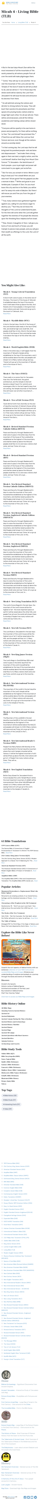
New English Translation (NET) (13, 1279)
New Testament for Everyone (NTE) (15, 1323)
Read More (7, 314)
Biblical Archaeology (8, 1384)
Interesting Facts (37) (12, 1104)
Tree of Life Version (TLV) (12, 1347)
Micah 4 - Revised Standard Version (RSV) (18, 456)
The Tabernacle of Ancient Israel (12, 1439)
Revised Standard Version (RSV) (14, 1333)
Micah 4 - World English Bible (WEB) (19, 347)
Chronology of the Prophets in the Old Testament (18, 903)
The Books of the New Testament (13, 913)
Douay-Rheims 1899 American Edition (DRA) (18, 1203)
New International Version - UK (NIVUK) (16, 1289)
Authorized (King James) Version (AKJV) (16, 1178)
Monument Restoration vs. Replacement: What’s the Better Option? (19, 892)
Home (13, 22)
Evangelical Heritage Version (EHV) (15, 1215)
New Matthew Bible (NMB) (12, 1302)
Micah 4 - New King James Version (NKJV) (17, 655)
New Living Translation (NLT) (13, 1299)
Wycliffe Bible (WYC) (10, 1356)
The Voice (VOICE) (9, 1344)
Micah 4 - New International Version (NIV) (18, 713)
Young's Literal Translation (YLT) (14, 1359)
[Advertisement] (20, 46)
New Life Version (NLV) (11, 1296)
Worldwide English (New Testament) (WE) (17, 1353)
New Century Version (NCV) (12, 1276)
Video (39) (8, 1109)
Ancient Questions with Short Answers (14, 1035)
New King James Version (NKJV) (14, 1292)
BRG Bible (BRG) (9, 1182)
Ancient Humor (6, 1027)
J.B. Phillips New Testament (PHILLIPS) (16, 1238)
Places (3, 1430)
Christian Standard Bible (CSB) (13, 1185)
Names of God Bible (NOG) (12, 1261)
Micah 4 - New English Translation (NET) (18, 770)
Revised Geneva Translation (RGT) (15, 1329)
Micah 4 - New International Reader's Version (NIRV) (19, 742)
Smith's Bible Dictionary (10, 1062)
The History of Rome (8, 1433)
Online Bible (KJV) (8, 1054)
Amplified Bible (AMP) (9, 876)
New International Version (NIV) (14, 1286)
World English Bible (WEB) (12, 1350)
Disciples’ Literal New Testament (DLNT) (17, 1200)
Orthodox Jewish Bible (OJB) (13, 1326)
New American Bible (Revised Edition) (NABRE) (18, 1264)
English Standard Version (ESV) (14, 1209)
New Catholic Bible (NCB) (12, 1273)
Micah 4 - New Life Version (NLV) (17, 628)
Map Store (4, 1488)
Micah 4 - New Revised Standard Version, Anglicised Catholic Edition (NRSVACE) (19, 515)
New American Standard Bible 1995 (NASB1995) (19, 1270)
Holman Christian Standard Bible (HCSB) (17, 1228)
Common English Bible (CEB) (13, 1188)
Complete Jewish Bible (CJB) (13, 1191)
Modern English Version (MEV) (13, 1253)
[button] (33, 3)
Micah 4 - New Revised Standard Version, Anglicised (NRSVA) (17, 545)
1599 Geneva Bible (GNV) (10, 846)
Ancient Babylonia (7, 1016)
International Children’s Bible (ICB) (14, 1231)
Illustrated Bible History (10, 1078)
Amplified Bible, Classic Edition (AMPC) (16, 1175)
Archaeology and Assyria (10, 1044)
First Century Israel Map (9, 1402)
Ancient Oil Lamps (7, 1033)
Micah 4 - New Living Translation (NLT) (20, 601)
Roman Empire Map (8, 1425)
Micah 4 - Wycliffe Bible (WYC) (16, 320)
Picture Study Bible (8, 1081)
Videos (3, 1084)
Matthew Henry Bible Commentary (13, 1070)
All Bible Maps (6, 1008)
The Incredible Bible (8, 1408)
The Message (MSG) (10, 1341)
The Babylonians (7, 1447)
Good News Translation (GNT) (13, 1224)
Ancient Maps (6, 1030)
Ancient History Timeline (10, 1025)
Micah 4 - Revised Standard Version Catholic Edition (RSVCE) (18, 427)
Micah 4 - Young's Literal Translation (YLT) (19, 293)
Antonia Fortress (7, 1041)
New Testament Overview (10, 1473)
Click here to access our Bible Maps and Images (17, 997)
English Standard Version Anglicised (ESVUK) (18, 1212)
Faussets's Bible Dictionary (11, 1067)
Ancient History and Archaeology (13, 1022)
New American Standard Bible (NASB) (16, 1267)
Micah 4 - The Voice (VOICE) (15, 373)
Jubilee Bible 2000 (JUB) (11, 1241)
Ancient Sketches (7, 1038)
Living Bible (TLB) (23, 22)
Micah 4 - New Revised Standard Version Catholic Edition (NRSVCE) (18, 485)
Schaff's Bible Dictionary (10, 1076)
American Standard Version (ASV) (13, 866)
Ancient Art (5, 1014)
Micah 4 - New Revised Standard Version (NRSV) (17, 574)
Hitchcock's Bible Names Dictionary (14, 1073)
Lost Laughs (5, 1485)
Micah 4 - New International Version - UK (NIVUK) (19, 684)
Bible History (11, 1497)
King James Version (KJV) (12, 1244)
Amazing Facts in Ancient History (13, 1011)
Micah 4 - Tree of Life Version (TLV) (18, 400)
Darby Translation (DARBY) (12, 1197)
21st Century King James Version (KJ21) (15, 856)
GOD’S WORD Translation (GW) (13, 1221)
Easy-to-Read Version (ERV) (13, 1206)
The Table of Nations (8, 921)
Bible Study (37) (10, 1100)
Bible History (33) (10, 1095)
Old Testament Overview (10, 1467)
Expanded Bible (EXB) (11, 1218)
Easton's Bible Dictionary (10, 1065)
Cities (28, 1404)
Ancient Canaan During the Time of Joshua (16, 1019)
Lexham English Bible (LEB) (12, 1247)
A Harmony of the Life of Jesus (12, 1479)
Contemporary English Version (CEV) (15, 1194)
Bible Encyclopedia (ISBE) (10, 1056)
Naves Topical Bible (8, 1059)
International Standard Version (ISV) (15, 1234)
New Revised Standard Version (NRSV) (16, 1305)
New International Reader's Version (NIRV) (17, 1282)
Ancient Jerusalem (8, 1390)
